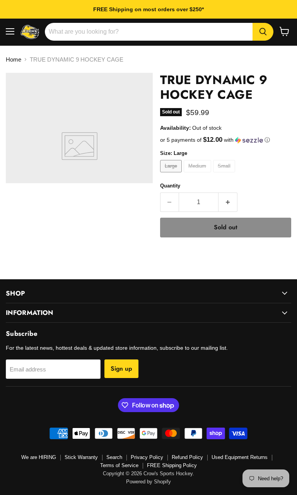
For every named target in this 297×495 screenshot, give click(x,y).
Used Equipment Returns (240, 457)
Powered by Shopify (148, 482)
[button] (225, 140)
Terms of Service (119, 465)
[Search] (263, 32)
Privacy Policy (147, 457)
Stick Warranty (81, 457)
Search (114, 457)
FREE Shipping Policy (172, 465)
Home (13, 59)
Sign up (121, 368)
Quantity (170, 186)
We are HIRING (38, 457)
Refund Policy (187, 457)
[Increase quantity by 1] (227, 202)
